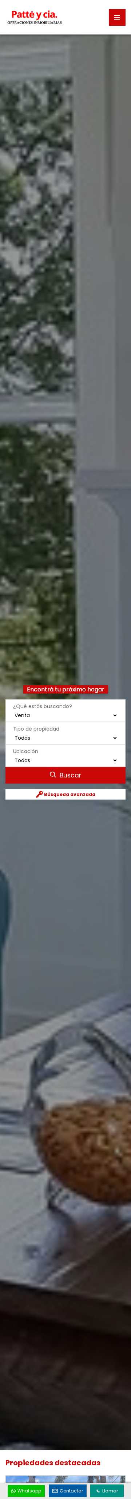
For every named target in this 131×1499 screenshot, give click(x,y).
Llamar (110, 1491)
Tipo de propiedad (36, 728)
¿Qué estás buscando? (42, 706)
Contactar (71, 1491)
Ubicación (25, 751)
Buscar (69, 775)
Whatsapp (29, 1491)
